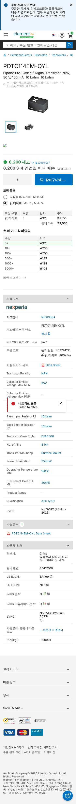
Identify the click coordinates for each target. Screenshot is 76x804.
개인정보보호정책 (13, 747)
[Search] (69, 45)
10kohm (46, 416)
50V (44, 383)
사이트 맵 (49, 752)
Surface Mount (51, 453)
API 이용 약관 (32, 752)
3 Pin (44, 444)
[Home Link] (31, 35)
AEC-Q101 (48, 501)
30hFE (45, 482)
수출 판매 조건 (12, 752)
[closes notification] (71, 5)
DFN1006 (47, 436)
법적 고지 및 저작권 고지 (42, 747)
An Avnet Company (15, 773)
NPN (44, 373)
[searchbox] (34, 45)
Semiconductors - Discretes (28, 55)
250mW (46, 461)
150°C (45, 471)
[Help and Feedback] (68, 796)
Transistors (58, 55)
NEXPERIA (48, 317)
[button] (5, 35)
